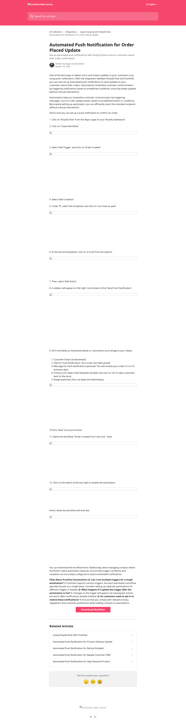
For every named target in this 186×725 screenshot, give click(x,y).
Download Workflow (93, 609)
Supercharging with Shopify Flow (95, 32)
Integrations (71, 32)
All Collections (55, 32)
